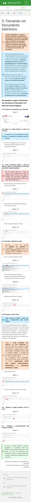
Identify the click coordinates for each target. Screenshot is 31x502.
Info (8, 7)
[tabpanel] (15, 497)
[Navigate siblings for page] (17, 13)
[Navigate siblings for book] (5, 13)
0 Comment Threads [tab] (7, 493)
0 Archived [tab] (18, 493)
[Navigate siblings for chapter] (11, 13)
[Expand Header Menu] (26, 2)
